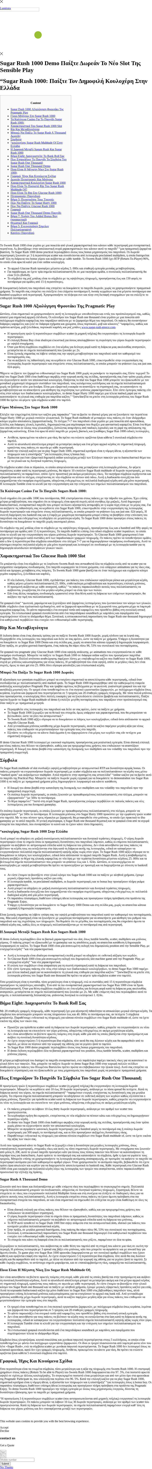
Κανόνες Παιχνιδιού (22, 232)
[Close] (1, 2)
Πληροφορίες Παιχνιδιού (25, 196)
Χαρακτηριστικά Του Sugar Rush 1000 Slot (36, 126)
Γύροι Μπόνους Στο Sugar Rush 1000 (33, 116)
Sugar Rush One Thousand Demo (30, 166)
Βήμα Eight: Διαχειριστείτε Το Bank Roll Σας (37, 156)
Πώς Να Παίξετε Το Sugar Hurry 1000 (34, 202)
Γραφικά (16, 209)
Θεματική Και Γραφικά (24, 222)
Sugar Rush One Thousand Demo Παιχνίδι (36, 212)
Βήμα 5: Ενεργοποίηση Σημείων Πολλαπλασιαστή (30, 228)
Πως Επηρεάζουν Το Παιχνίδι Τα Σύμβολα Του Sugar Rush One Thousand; (39, 161)
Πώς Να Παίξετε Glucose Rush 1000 (32, 206)
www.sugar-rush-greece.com (98, 327)
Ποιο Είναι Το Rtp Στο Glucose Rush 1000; (36, 192)
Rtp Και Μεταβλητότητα (25, 129)
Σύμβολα (16, 139)
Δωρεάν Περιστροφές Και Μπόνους (32, 179)
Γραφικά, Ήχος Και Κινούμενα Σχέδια (33, 176)
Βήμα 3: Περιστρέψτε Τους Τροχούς (32, 199)
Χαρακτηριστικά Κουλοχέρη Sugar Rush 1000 (38, 182)
